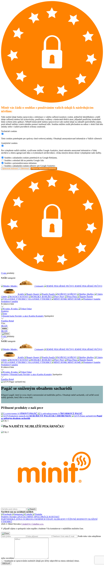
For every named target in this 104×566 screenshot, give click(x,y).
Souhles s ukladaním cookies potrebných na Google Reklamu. (30, 158)
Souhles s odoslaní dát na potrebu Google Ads (24, 160)
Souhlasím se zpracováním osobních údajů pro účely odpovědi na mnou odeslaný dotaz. (41, 561)
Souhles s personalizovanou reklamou (20, 163)
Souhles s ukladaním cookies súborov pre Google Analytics (29, 166)
